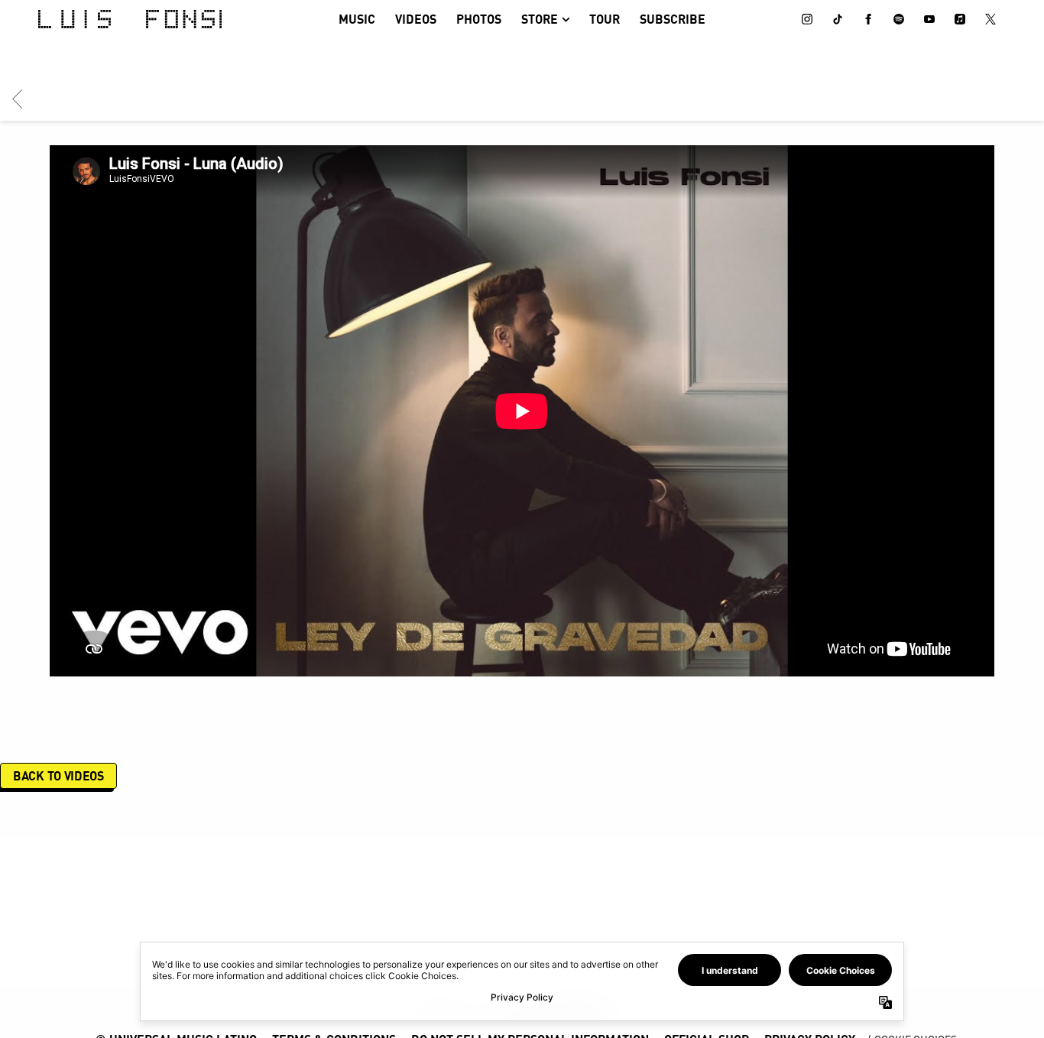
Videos (415, 18)
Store (539, 18)
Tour (604, 18)
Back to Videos (58, 775)
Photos (478, 18)
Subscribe (672, 18)
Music (357, 18)
